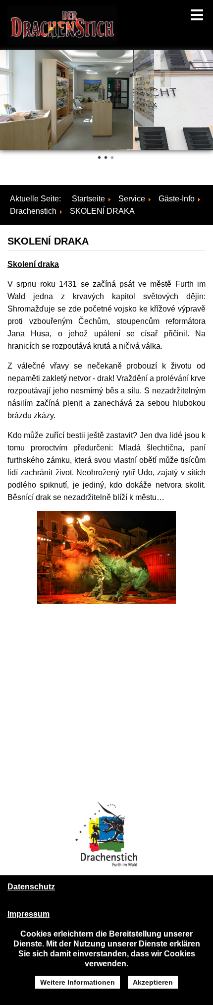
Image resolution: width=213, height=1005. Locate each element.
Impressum (28, 914)
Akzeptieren (153, 982)
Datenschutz (31, 886)
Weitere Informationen (77, 982)
